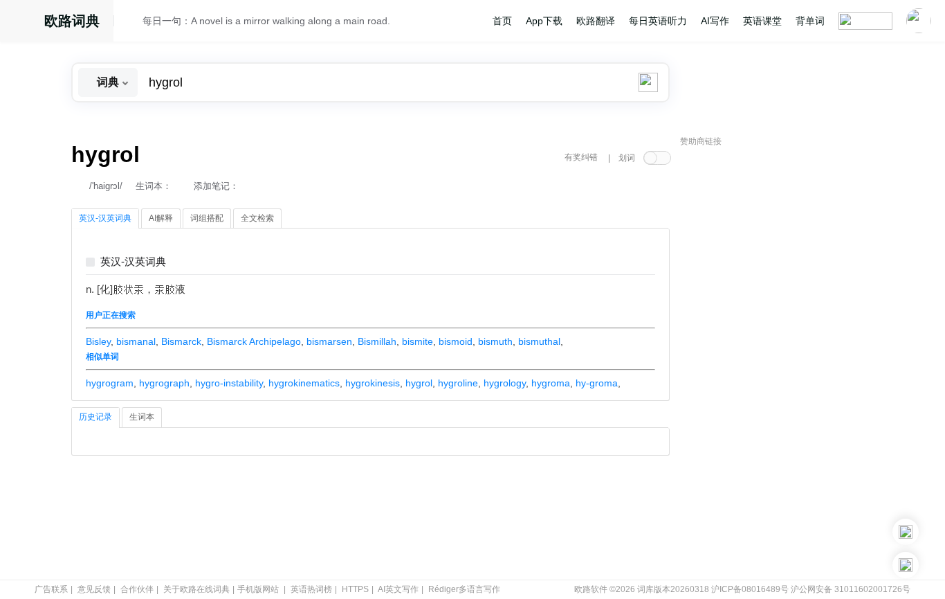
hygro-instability (229, 382)
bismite (417, 341)
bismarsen (329, 341)
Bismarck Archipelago (254, 341)
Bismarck (181, 341)
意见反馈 (94, 589)
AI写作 (715, 20)
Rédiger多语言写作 (464, 589)
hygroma (550, 382)
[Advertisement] (784, 363)
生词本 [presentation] (141, 417)
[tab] (105, 218)
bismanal (136, 341)
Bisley (98, 341)
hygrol (418, 382)
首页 (502, 20)
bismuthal (539, 341)
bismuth (495, 341)
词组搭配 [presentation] (206, 218)
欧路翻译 (595, 20)
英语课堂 (762, 20)
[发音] (132, 23)
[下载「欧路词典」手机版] (905, 532)
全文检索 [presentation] (257, 218)
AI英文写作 (398, 589)
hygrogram (110, 382)
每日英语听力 (658, 20)
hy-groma (597, 382)
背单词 (810, 20)
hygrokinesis (372, 382)
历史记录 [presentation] (95, 417)
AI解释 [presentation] (161, 218)
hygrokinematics (304, 382)
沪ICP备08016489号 (750, 589)
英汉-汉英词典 (133, 262)
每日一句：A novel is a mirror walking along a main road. (266, 20)
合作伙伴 (137, 589)
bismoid (455, 341)
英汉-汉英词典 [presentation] (105, 218)
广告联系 (51, 589)
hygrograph (164, 382)
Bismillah (377, 341)
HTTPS (355, 589)
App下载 (544, 20)
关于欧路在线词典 (196, 589)
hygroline (458, 382)
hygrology (505, 382)
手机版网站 (258, 589)
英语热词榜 (311, 589)
